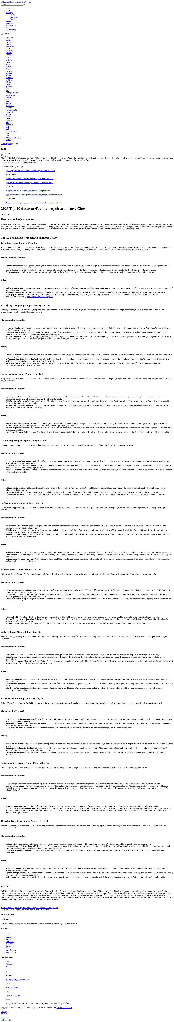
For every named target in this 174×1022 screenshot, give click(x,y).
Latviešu (9, 42)
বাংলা (7, 135)
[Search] (24, 4)
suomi (8, 118)
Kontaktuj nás (11, 25)
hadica (12, 19)
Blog (7, 28)
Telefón (4, 1014)
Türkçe (8, 82)
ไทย (7, 57)
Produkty (9, 13)
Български (10, 46)
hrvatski (9, 103)
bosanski (9, 108)
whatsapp (4, 1012)
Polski (8, 101)
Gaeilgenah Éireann (13, 93)
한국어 (8, 69)
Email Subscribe (30, 162)
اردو (7, 99)
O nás (8, 11)
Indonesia (9, 125)
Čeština (8, 88)
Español (9, 73)
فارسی (8, 62)
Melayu (8, 127)
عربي (8, 84)
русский (9, 86)
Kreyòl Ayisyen (11, 131)
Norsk (8, 116)
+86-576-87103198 (13, 996)
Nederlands (10, 55)
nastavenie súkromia (64, 1008)
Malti (8, 129)
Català (8, 133)
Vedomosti (10, 23)
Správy (8, 21)
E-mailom (4, 1018)
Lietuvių (9, 60)
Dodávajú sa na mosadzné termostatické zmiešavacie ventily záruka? (26, 910)
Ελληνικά (9, 112)
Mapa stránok (11, 952)
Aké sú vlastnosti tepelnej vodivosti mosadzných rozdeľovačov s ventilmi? (33, 203)
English (8, 40)
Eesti (7, 91)
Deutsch (9, 71)
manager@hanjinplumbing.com (17, 979)
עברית (8, 48)
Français (9, 44)
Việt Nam (9, 80)
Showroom (10, 946)
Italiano (8, 76)
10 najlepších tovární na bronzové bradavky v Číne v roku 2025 (29, 179)
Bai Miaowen (11, 95)
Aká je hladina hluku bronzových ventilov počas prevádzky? (28, 191)
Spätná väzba (11, 30)
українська (10, 106)
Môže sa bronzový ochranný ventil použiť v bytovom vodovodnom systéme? (29, 908)
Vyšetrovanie (6, 1020)
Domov (8, 8)
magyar (8, 114)
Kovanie (13, 17)
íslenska (9, 97)
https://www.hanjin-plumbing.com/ (40, 297)
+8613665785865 (12, 988)
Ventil (12, 15)
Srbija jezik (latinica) (13, 138)
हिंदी (7, 123)
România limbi (11, 110)
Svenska (9, 53)
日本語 (8, 66)
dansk (8, 64)
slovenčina (10, 38)
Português (9, 78)
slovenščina (10, 121)
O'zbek (8, 140)
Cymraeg (9, 51)
